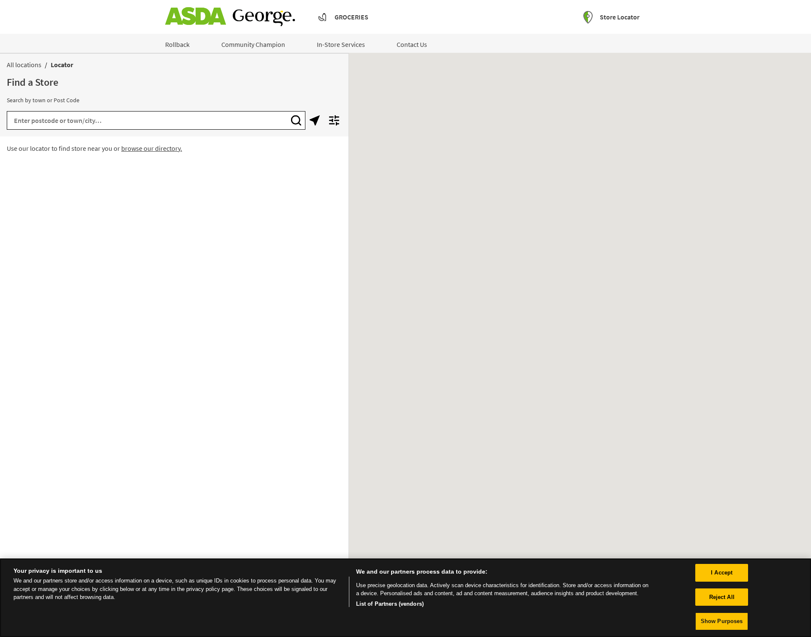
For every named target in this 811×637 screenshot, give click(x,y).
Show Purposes (722, 621)
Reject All (722, 597)
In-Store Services (341, 44)
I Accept (721, 572)
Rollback (177, 44)
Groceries (351, 17)
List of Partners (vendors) (390, 604)
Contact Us (412, 44)
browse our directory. (151, 148)
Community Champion (253, 44)
